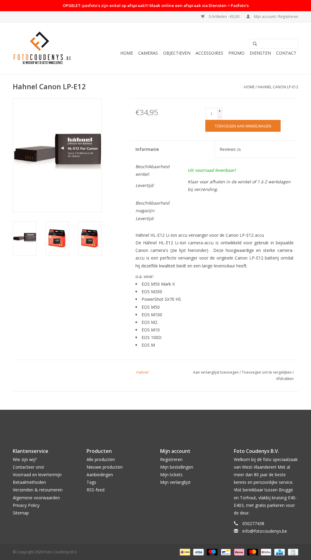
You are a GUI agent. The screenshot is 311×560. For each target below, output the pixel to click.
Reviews (230, 149)
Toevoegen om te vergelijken (267, 372)
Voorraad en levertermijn (37, 474)
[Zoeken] (255, 44)
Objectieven (176, 53)
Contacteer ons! (28, 467)
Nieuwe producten (105, 467)
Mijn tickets (171, 474)
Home (126, 53)
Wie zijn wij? (24, 459)
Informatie (147, 149)
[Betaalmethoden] (184, 551)
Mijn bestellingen (176, 467)
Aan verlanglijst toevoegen (216, 372)
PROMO (236, 53)
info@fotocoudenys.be (264, 531)
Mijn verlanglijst (175, 482)
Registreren (171, 459)
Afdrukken (285, 378)
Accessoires (209, 53)
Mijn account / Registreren (275, 16)
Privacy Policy (26, 505)
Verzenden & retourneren (38, 490)
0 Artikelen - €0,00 (224, 16)
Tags (91, 482)
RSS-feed (95, 490)
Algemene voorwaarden (36, 498)
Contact (286, 53)
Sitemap (21, 513)
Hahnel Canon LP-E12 (278, 87)
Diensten (260, 53)
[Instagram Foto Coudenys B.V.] (161, 424)
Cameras (148, 53)
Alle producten (101, 459)
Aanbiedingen (100, 474)
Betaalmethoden (29, 482)
